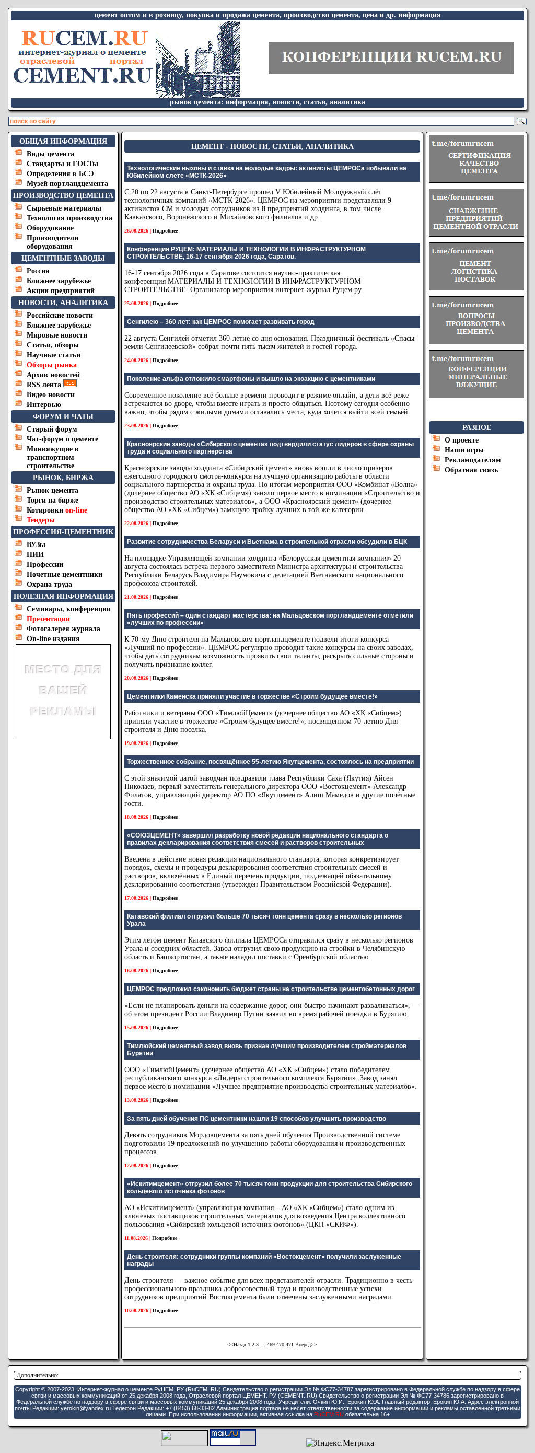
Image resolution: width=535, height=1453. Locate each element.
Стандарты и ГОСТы (62, 164)
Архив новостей (53, 375)
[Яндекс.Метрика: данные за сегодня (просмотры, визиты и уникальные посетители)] (340, 1443)
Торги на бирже (52, 500)
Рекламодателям (473, 460)
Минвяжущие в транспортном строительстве (53, 457)
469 (271, 1344)
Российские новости (60, 315)
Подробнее (165, 231)
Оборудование (50, 228)
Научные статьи (53, 355)
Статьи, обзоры (53, 345)
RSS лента (45, 385)
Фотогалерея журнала (63, 629)
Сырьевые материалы (64, 208)
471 (290, 1344)
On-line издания (53, 639)
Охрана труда (49, 584)
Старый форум (52, 429)
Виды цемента (50, 154)
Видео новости (51, 395)
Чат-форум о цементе (62, 439)
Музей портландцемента (67, 184)
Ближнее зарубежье (59, 281)
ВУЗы (36, 545)
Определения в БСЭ (60, 174)
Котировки (57, 510)
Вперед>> (306, 1344)
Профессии (45, 564)
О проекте (462, 440)
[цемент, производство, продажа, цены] (126, 95)
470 (280, 1344)
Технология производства (69, 218)
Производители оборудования (52, 242)
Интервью (44, 405)
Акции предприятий (61, 291)
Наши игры (464, 450)
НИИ (35, 555)
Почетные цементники (64, 574)
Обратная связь (471, 470)
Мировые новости (57, 335)
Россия (38, 271)
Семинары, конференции (69, 609)
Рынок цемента (52, 490)
